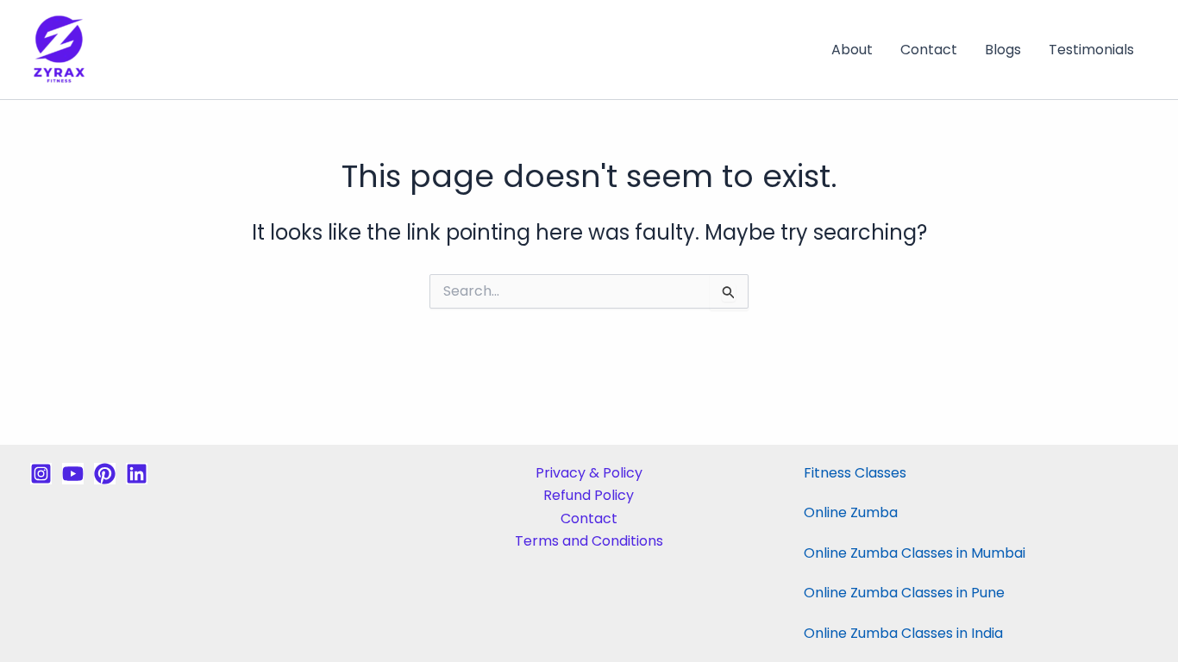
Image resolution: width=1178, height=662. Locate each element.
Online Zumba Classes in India (903, 633)
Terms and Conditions (589, 541)
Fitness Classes (855, 473)
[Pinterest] (105, 473)
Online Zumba (851, 512)
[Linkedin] (136, 473)
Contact (928, 49)
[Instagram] (41, 473)
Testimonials (1091, 49)
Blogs (1003, 49)
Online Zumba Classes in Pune (904, 593)
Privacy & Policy (589, 473)
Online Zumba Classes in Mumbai (914, 553)
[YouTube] (73, 473)
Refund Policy (588, 495)
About (852, 49)
